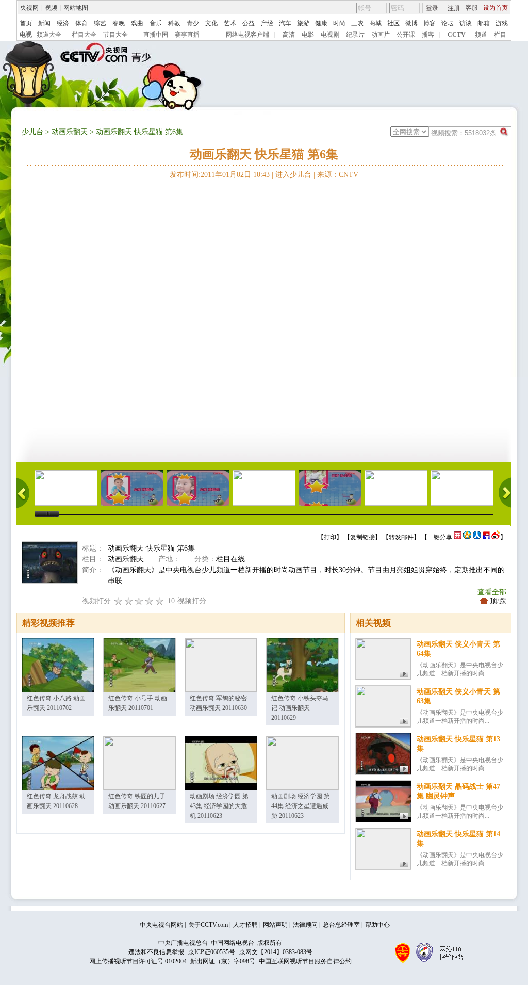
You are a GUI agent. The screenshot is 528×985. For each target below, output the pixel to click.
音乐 (156, 23)
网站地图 (75, 7)
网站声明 (275, 924)
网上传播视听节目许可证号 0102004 (138, 961)
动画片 (380, 34)
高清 (289, 34)
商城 (375, 23)
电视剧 (330, 34)
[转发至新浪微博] (495, 537)
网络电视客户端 (247, 34)
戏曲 (137, 23)
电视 (26, 34)
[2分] (118, 601)
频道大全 (49, 34)
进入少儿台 (293, 175)
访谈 (465, 23)
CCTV (457, 34)
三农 (357, 23)
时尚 (339, 23)
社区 (393, 23)
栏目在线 (230, 559)
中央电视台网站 (161, 924)
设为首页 (495, 7)
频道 (481, 34)
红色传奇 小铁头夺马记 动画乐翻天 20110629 (299, 708)
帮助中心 (377, 924)
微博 (411, 23)
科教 (174, 23)
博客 (429, 23)
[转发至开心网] (457, 537)
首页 (26, 23)
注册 (454, 8)
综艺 (100, 23)
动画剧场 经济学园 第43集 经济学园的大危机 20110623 (219, 806)
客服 (472, 7)
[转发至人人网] (477, 537)
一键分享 (439, 537)
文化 (211, 23)
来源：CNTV (337, 175)
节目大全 (115, 34)
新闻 (44, 23)
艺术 (230, 23)
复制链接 (362, 537)
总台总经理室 (341, 924)
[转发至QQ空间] (467, 537)
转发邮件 (401, 537)
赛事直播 (187, 34)
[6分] (139, 601)
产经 (267, 23)
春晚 (118, 23)
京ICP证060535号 (211, 952)
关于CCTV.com (208, 924)
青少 (193, 23)
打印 (330, 537)
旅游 (303, 23)
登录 (432, 8)
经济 (63, 23)
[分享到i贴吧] (486, 537)
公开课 (406, 34)
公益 (248, 23)
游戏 (502, 23)
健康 (321, 23)
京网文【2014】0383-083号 (275, 952)
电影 (308, 34)
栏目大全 (84, 34)
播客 (428, 34)
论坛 (447, 23)
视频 (51, 7)
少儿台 (32, 132)
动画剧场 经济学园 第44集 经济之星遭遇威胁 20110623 (300, 806)
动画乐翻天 (70, 132)
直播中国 (155, 34)
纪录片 (355, 34)
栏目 (500, 34)
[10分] (160, 601)
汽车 (285, 23)
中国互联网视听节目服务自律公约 (305, 961)
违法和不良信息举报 (156, 952)
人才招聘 (245, 924)
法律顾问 (305, 924)
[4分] (129, 601)
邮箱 (483, 23)
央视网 (29, 7)
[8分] (149, 601)
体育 (81, 23)
